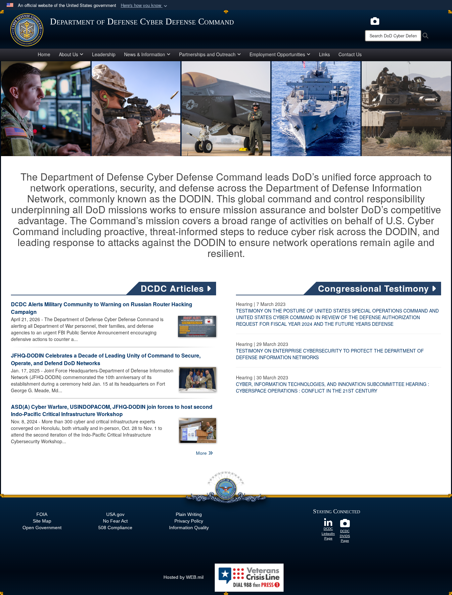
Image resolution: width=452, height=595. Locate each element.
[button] (144, 5)
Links (324, 54)
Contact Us (350, 54)
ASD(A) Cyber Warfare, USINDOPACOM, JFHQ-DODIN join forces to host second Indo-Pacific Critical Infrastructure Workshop (111, 410)
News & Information (144, 54)
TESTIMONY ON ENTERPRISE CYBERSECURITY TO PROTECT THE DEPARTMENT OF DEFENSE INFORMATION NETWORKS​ (330, 354)
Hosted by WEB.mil (183, 577)
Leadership (103, 54)
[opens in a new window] (375, 20)
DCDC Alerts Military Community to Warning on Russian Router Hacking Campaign (101, 308)
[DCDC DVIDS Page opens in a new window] (345, 525)
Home (44, 54)
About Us (68, 54)
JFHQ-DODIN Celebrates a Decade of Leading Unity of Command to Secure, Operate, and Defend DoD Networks (106, 359)
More (202, 453)
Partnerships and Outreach (207, 54)
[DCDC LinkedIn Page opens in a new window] (328, 521)
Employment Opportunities (277, 54)
